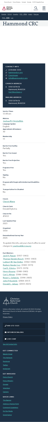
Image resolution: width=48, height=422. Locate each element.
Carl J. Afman (9, 275)
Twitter (5, 365)
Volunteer (6, 388)
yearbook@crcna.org (22, 246)
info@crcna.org (15, 332)
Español (15, 14)
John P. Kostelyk (10, 281)
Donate (29, 2)
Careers (6, 392)
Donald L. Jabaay (10, 284)
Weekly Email (7, 354)
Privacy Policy (7, 317)
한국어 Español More (38, 2)
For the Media (8, 411)
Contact (24, 2)
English (4, 14)
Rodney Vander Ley (11, 265)
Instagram (6, 369)
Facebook (6, 361)
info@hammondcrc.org (18, 78)
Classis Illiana (9, 202)
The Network (7, 358)
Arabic (30, 14)
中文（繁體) (6, 18)
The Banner (7, 400)
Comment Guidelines (10, 408)
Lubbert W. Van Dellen (13, 262)
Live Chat (11, 339)
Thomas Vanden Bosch (13, 259)
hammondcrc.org (16, 73)
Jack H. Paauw (9, 256)
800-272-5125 (13, 326)
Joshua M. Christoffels (13, 121)
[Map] (24, 47)
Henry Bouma (9, 272)
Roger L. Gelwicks (11, 278)
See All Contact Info (10, 344)
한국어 (10, 14)
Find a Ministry (17, 2)
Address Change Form (11, 404)
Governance (7, 415)
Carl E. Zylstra (9, 268)
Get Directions (15, 92)
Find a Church (8, 2)
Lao (12, 18)
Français (36, 14)
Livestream (13, 76)
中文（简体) (23, 14)
